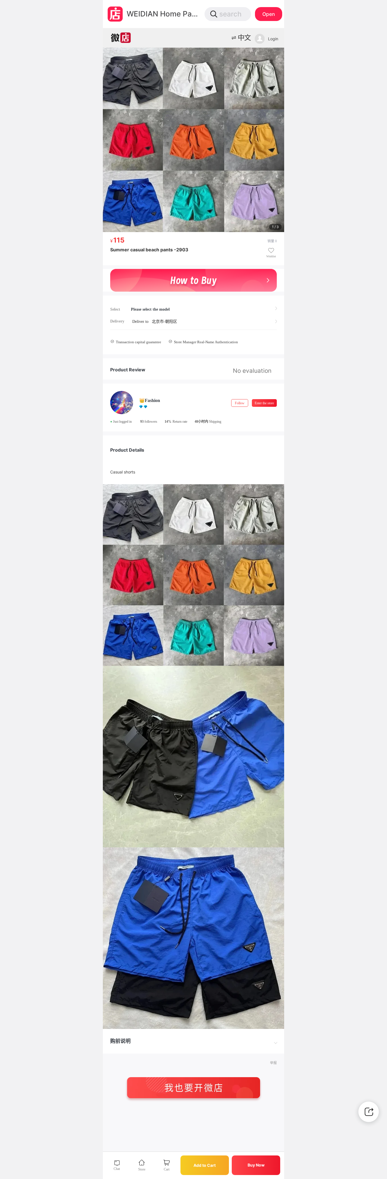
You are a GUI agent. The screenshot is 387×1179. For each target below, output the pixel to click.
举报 (273, 1063)
